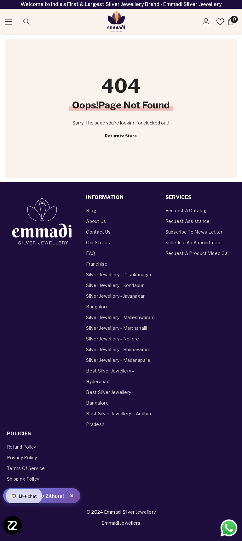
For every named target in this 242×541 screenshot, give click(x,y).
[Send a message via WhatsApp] (229, 528)
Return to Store (121, 136)
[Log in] (206, 21)
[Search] (26, 21)
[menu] (8, 21)
